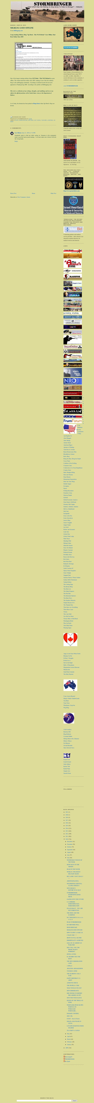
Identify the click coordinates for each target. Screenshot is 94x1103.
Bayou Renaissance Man (70, 452)
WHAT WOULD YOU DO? (74, 988)
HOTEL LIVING (71, 954)
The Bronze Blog (68, 586)
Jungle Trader (67, 525)
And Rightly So (68, 436)
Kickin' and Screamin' (69, 529)
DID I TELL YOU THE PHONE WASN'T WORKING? (73, 949)
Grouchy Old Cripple (69, 504)
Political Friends (68, 552)
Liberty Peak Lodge (69, 536)
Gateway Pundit (68, 495)
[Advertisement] (24, 179)
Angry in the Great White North (72, 653)
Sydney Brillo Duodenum (70, 580)
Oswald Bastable (68, 745)
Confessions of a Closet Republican (73, 468)
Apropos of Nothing (69, 447)
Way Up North (67, 623)
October (69, 847)
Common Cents (68, 465)
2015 (67, 825)
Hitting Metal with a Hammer (71, 738)
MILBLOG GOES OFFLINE (21, 28)
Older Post (53, 193)
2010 (67, 839)
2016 (67, 823)
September (70, 849)
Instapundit (66, 513)
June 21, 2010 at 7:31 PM (28, 133)
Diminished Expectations (70, 479)
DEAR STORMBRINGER (74, 922)
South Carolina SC (68, 568)
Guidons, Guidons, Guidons (71, 506)
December (70, 841)
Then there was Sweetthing (71, 607)
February (69, 1042)
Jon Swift (66, 527)
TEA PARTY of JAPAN (73, 1030)
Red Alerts (66, 559)
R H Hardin (67, 566)
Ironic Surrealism (68, 518)
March (69, 1039)
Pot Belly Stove (68, 554)
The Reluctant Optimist (70, 596)
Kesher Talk (67, 766)
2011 (67, 836)
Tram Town (66, 703)
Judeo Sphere (67, 764)
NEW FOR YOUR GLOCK (74, 998)
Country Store (67, 470)
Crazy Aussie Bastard (69, 696)
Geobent (66, 497)
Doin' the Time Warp (69, 481)
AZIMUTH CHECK (72, 983)
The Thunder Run (68, 605)
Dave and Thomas (68, 475)
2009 (67, 1048)
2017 (67, 820)
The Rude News (68, 598)
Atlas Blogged (67, 438)
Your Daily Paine (68, 625)
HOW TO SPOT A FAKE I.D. (75, 932)
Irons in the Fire (68, 516)
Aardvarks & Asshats (69, 449)
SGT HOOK (37, 120)
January (69, 1044)
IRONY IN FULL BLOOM (74, 938)
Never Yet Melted (68, 548)
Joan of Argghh (68, 522)
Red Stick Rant (68, 561)
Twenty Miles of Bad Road (71, 618)
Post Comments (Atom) (24, 197)
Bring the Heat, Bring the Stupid (72, 459)
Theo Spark (67, 1061)
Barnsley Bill (67, 732)
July (68, 855)
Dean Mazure (67, 477)
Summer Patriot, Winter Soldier (72, 577)
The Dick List (67, 589)
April (68, 1036)
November (70, 844)
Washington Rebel (68, 621)
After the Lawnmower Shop (79, 431)
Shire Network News (69, 748)
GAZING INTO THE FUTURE (75, 899)
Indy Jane (66, 511)
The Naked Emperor (69, 591)
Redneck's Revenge (69, 564)
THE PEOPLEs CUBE (73, 985)
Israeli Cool (67, 759)
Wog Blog (66, 707)
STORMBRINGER (69, 1059)
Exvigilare (66, 486)
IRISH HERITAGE (72, 927)
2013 (67, 831)
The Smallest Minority (69, 600)
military (31, 120)
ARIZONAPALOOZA (73, 881)
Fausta (65, 488)
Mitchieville (67, 669)
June (68, 857)
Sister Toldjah (67, 573)
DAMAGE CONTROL (73, 1013)
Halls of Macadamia (69, 665)
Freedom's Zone (68, 493)
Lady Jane (66, 532)
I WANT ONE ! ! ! (72, 935)
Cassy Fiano (67, 461)
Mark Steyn (67, 538)
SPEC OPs (70, 1016)
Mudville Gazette (68, 545)
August (69, 852)
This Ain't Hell (67, 614)
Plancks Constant (68, 550)
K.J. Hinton (18, 133)
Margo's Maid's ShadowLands (71, 698)
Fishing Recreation (68, 490)
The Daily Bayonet (68, 674)
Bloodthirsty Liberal (69, 454)
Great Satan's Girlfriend (70, 502)
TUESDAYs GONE (72, 971)
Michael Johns (67, 543)
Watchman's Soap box (69, 705)
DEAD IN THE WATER (73, 869)
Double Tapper (67, 484)
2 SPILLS (69, 966)
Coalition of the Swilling (70, 463)
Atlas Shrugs (67, 440)
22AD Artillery (68, 729)
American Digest (68, 445)
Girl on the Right (68, 663)
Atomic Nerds (67, 443)
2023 (67, 812)
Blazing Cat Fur (68, 656)
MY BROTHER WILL (73, 925)
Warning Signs (67, 628)
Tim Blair (66, 701)
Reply (16, 141)
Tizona (65, 612)
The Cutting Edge (68, 584)
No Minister (67, 743)
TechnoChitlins (68, 582)
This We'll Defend (47, 120)
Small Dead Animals (69, 672)
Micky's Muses (68, 741)
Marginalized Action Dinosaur (71, 667)
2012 (67, 834)
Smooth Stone (67, 773)
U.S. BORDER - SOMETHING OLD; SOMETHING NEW (73, 904)
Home (33, 193)
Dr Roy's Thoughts (68, 658)
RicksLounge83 (68, 1057)
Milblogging (23, 120)
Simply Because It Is (69, 602)
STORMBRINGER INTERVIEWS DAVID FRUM (73, 894)
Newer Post (13, 193)
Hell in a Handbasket (69, 509)
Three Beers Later (68, 609)
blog (17, 120)
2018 (67, 817)
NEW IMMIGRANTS (73, 990)
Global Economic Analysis (71, 500)
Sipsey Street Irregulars (70, 570)
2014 (67, 828)
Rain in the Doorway (69, 557)
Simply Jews (67, 771)
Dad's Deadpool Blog (69, 472)
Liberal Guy (67, 534)
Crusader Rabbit (68, 736)
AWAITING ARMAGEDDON (75, 968)
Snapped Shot (67, 575)
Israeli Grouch (67, 762)
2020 (67, 815)
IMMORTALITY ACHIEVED (75, 940)
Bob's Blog (66, 456)
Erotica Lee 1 (67, 660)
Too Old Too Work (69, 616)
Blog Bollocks (67, 734)
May (68, 1033)
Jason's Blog (67, 520)
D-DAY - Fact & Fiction (73, 1019)
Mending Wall (67, 541)
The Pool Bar (67, 593)
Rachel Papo (67, 769)
